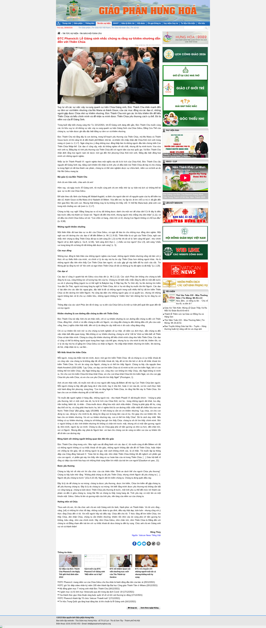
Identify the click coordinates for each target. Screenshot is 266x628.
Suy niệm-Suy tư (170, 23)
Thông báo (89, 23)
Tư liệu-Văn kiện (188, 23)
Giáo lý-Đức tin (127, 23)
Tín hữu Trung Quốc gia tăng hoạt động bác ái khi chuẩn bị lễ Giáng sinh (91, 601)
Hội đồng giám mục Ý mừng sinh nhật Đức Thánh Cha (83, 588)
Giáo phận (78, 23)
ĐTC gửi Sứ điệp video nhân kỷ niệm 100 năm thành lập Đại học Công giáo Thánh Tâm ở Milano (102, 585)
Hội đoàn (141, 23)
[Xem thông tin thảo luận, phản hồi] (158, 544)
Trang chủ (66, 23)
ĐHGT (116, 23)
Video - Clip (171, 161)
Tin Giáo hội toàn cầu (120, 28)
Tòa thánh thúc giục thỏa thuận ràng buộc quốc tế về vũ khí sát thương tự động (95, 595)
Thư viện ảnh (172, 130)
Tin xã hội (135, 28)
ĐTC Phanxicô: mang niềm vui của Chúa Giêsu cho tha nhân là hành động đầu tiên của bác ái (101, 582)
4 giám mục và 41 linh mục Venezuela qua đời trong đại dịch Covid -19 (90, 592)
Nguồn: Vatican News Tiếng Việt (146, 535)
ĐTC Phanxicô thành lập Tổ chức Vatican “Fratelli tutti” (83, 598)
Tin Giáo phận (84, 28)
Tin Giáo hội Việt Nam (101, 28)
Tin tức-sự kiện (104, 23)
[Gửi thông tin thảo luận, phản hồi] (153, 544)
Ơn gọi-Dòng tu (154, 23)
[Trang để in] (148, 545)
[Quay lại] (132, 607)
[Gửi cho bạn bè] (144, 544)
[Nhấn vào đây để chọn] (149, 607)
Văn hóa (201, 23)
